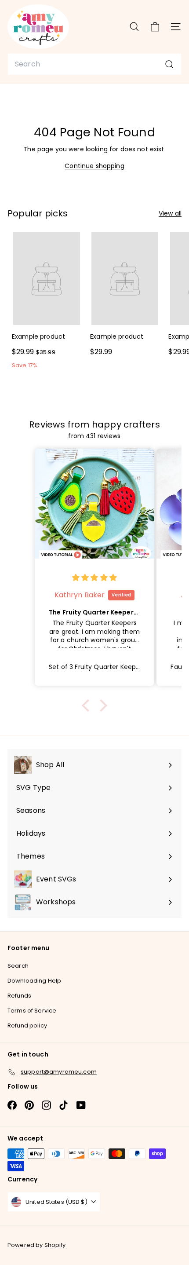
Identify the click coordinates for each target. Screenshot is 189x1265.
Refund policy (27, 1025)
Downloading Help (34, 980)
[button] (88, 705)
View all (170, 213)
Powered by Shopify (36, 1245)
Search (18, 966)
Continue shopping (94, 165)
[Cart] (155, 26)
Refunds (19, 995)
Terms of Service (31, 1010)
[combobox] (94, 64)
